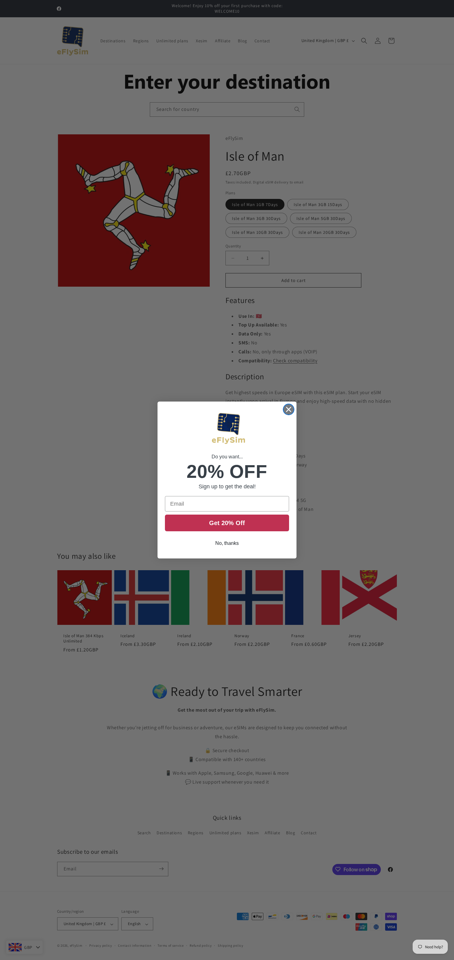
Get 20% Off (227, 523)
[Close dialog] (288, 409)
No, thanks (227, 543)
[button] (227, 429)
